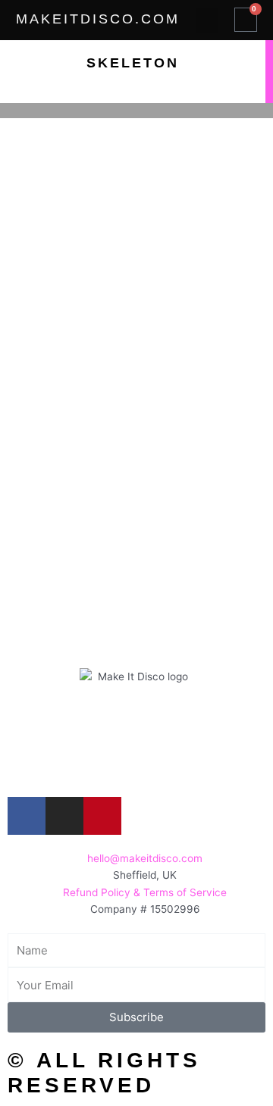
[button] (207, 20)
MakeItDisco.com (98, 19)
